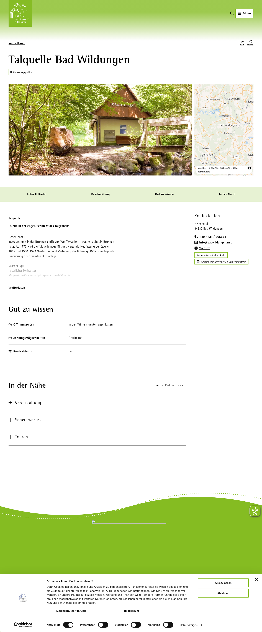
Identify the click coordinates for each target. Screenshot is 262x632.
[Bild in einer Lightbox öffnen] (129, 543)
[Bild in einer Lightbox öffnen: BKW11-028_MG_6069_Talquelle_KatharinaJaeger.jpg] (100, 129)
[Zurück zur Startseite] (20, 13)
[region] (224, 129)
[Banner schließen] (256, 579)
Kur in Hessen (17, 43)
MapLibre (202, 168)
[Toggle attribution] (249, 168)
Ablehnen (223, 593)
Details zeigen (188, 624)
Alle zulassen (223, 582)
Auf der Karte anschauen (170, 385)
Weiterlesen (17, 287)
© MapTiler (214, 168)
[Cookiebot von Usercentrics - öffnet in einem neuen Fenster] (23, 625)
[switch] (103, 625)
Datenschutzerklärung (71, 610)
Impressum (131, 610)
